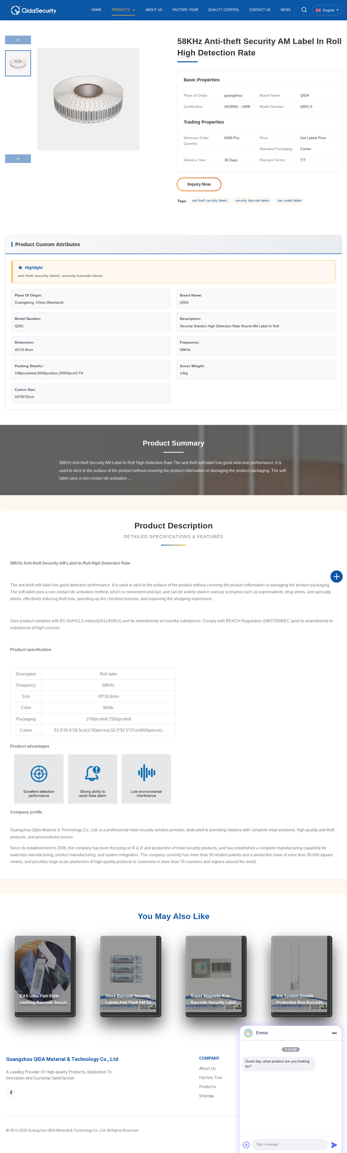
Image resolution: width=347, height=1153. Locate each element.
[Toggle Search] (304, 10)
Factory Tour (185, 10)
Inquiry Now (199, 184)
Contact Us (260, 10)
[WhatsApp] (342, 593)
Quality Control (223, 10)
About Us (153, 10)
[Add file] (246, 1144)
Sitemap (206, 1095)
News (286, 10)
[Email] (342, 582)
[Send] (334, 1144)
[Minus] (334, 1033)
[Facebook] (342, 571)
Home (97, 10)
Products (121, 10)
